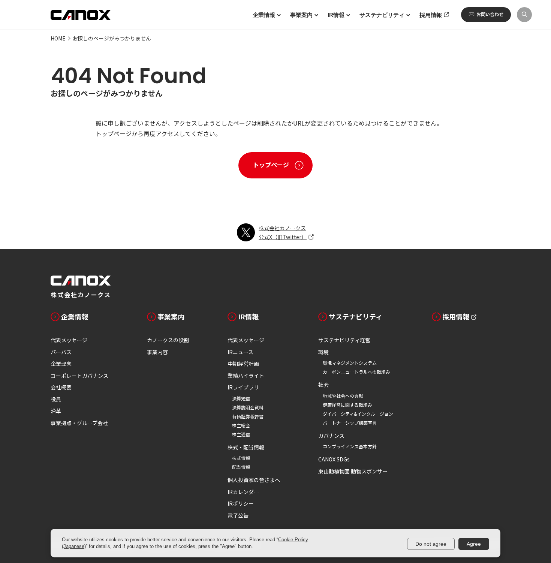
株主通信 (241, 434)
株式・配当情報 (246, 447)
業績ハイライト (246, 375)
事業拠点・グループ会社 (79, 423)
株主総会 (241, 425)
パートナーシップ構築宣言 (350, 422)
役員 (56, 399)
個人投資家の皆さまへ (254, 480)
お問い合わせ (489, 14)
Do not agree (430, 544)
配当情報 (241, 467)
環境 (323, 352)
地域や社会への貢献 (343, 395)
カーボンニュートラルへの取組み (356, 371)
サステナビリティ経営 (344, 340)
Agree (474, 544)
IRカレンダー (243, 492)
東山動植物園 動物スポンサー (353, 471)
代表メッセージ (69, 340)
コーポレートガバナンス (79, 375)
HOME (58, 38)
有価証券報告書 (248, 416)
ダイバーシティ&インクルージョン (358, 413)
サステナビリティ (355, 316)
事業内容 (157, 352)
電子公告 (238, 515)
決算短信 (241, 398)
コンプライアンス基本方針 (350, 446)
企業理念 (61, 363)
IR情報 (248, 316)
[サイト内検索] (524, 14)
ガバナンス (331, 435)
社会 (323, 384)
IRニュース (240, 352)
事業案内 (170, 316)
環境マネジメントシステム (350, 362)
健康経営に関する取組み (347, 404)
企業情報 (74, 316)
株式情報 (241, 458)
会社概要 (61, 387)
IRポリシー (241, 503)
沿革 (56, 411)
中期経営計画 (243, 363)
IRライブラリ (243, 387)
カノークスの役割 (168, 340)
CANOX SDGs (334, 459)
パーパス (61, 352)
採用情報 (455, 316)
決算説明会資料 (248, 407)
